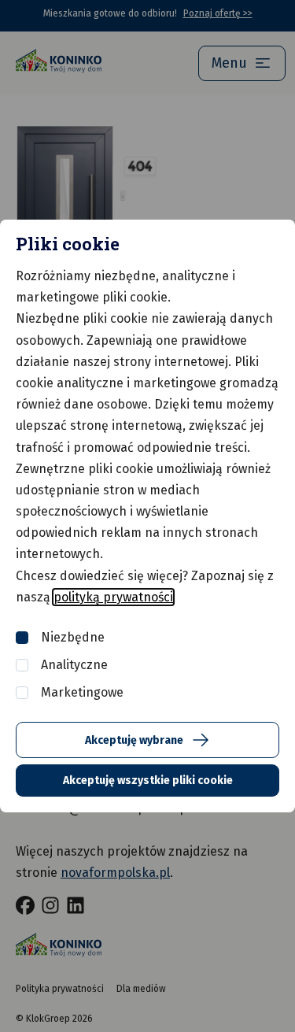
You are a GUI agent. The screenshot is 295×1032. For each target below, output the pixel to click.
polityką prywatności (113, 597)
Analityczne (74, 664)
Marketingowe (82, 692)
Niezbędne (73, 637)
